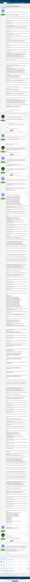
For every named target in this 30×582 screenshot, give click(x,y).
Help (26, 577)
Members (13, 2)
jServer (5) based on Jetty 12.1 (10, 559)
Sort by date (24, 113)
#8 (26, 193)
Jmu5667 (27, 568)
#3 (26, 134)
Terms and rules (19, 577)
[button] (10, 3)
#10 (26, 533)
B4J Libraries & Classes (9, 563)
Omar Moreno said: (8, 535)
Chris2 (3, 563)
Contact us (16, 577)
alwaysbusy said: (8, 135)
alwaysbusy (3, 150)
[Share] (27, 9)
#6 (26, 167)
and (9, 132)
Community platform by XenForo (15, 578)
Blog (2, 2)
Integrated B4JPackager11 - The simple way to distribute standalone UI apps (9, 570)
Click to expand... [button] (16, 141)
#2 (26, 115)
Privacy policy (23, 577)
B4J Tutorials (8, 571)
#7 (26, 177)
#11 (26, 544)
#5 (26, 156)
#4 (26, 146)
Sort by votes (27, 113)
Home (27, 577)
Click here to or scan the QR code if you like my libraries (14, 175)
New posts (8, 2)
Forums (5, 2)
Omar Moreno (3, 7)
